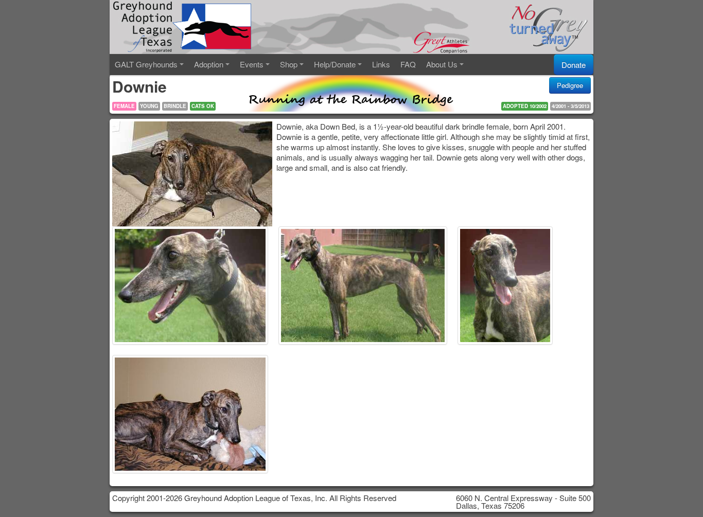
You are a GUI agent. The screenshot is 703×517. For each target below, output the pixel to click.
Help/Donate (335, 64)
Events (251, 64)
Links (381, 64)
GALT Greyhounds (146, 64)
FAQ (408, 64)
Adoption (208, 64)
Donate (573, 64)
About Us (442, 64)
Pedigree (570, 85)
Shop (288, 64)
